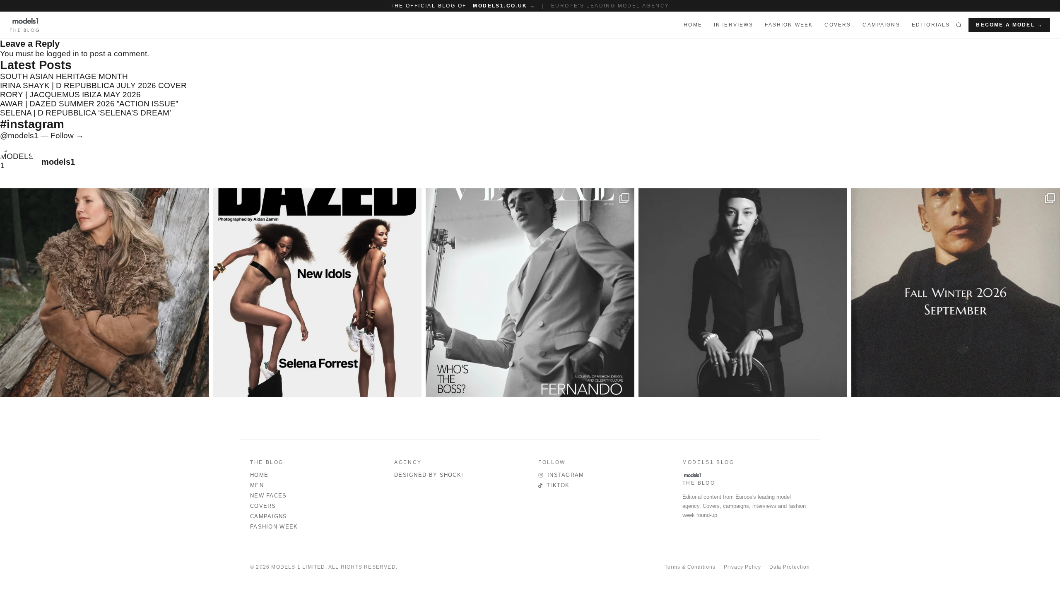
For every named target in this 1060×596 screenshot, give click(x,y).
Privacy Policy (742, 567)
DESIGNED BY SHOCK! (428, 475)
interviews (734, 25)
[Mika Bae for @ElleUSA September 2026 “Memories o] (742, 292)
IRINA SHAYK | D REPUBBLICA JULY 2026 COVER (93, 85)
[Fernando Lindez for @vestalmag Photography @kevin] (530, 292)
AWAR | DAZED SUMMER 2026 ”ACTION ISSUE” (89, 103)
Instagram (565, 475)
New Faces (268, 496)
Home (259, 475)
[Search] (959, 25)
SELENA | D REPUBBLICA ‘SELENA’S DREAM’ (85, 112)
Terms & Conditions (690, 567)
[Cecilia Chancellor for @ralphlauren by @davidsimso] (104, 292)
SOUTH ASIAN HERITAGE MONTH (64, 76)
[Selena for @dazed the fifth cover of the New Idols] (317, 292)
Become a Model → (1009, 25)
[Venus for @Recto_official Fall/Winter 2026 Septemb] (955, 292)
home (693, 25)
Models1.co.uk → (504, 6)
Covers (837, 25)
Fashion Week (274, 527)
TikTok (558, 485)
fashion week (789, 25)
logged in (62, 53)
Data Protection (789, 567)
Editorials (931, 25)
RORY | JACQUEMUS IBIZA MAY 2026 (70, 94)
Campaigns (881, 25)
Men (257, 485)
